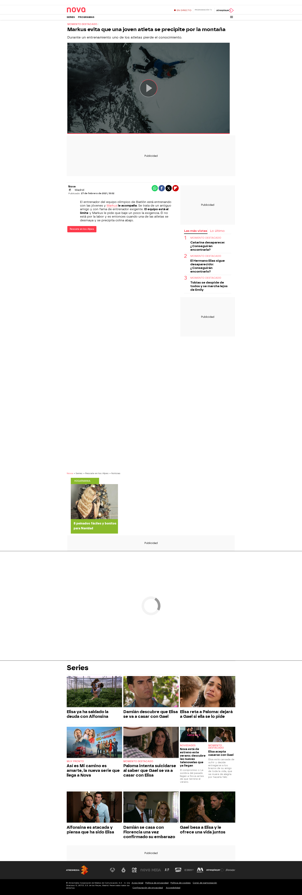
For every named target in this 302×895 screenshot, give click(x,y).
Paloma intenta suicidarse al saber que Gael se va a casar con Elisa (149, 770)
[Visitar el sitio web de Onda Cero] (178, 870)
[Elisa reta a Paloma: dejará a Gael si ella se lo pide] (207, 692)
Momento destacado (205, 238)
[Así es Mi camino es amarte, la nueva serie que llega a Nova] (94, 743)
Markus (112, 205)
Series (71, 17)
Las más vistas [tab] (195, 231)
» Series (78, 473)
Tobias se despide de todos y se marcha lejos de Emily (209, 286)
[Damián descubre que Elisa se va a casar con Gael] (151, 692)
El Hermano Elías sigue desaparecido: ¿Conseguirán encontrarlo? (207, 266)
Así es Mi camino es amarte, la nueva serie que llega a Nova (93, 770)
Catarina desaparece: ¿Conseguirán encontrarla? (207, 246)
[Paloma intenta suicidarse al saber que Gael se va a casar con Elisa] (151, 743)
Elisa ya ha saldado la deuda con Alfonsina (87, 714)
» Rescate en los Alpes (96, 473)
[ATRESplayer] (224, 10)
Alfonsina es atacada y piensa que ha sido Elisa (90, 829)
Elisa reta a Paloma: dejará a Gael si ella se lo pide (206, 714)
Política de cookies (181, 883)
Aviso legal (137, 883)
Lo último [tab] (217, 231)
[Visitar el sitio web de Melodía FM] (200, 870)
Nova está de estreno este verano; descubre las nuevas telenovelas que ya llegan (193, 757)
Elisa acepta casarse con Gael (221, 753)
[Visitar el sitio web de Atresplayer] (215, 870)
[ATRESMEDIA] (77, 870)
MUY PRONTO (75, 761)
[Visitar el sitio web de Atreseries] (167, 870)
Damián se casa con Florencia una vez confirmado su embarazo (149, 832)
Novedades (188, 745)
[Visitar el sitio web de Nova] (145, 870)
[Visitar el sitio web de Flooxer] (230, 870)
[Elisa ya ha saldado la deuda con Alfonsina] (94, 692)
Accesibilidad (173, 888)
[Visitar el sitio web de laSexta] (123, 870)
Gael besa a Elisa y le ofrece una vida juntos (202, 829)
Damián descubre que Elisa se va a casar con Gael (150, 714)
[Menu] (231, 16)
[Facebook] (69, 189)
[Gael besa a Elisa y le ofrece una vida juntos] (207, 807)
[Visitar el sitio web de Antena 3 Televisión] (112, 870)
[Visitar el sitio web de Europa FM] (189, 870)
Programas (86, 17)
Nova (70, 473)
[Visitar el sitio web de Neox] (134, 870)
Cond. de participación (205, 883)
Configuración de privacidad (147, 888)
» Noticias (114, 473)
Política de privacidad (156, 883)
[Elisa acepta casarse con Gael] (221, 735)
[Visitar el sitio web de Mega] (156, 870)
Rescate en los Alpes (82, 229)
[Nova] (86, 10)
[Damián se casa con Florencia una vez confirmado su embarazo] (151, 807)
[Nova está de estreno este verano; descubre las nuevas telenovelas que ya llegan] (193, 735)
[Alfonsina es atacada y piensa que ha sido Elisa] (94, 807)
